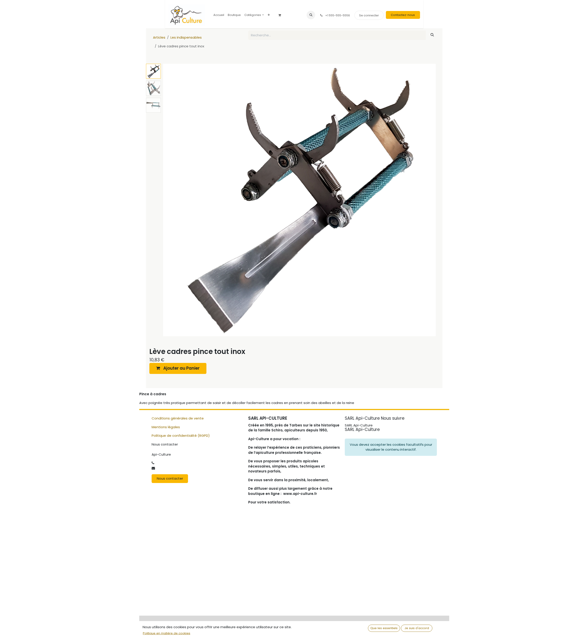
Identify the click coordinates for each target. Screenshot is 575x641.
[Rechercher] (432, 35)
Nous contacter (170, 478)
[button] (311, 15)
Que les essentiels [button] (384, 628)
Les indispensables (186, 37)
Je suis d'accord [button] (417, 628)
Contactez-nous (403, 15)
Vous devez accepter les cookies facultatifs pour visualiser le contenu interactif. (391, 447)
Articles (159, 37)
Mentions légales (166, 427)
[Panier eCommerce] (281, 15)
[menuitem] (219, 15)
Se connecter (369, 15)
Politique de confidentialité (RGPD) (181, 435)
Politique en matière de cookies (166, 633)
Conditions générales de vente (178, 418)
